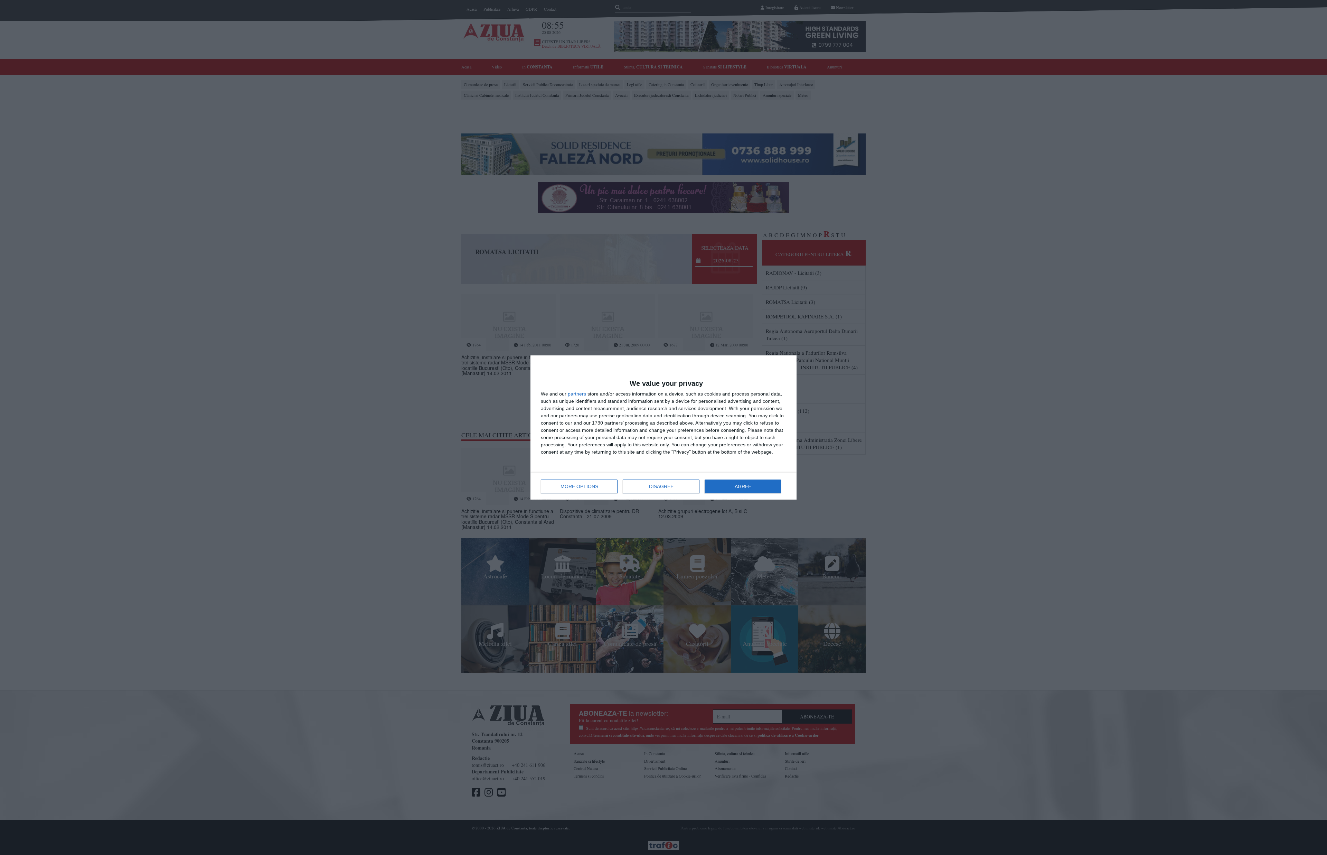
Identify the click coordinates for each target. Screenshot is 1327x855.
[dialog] (663, 427)
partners (577, 393)
